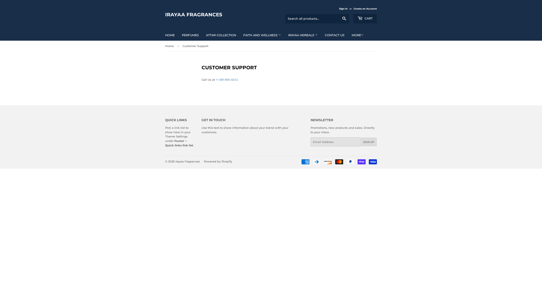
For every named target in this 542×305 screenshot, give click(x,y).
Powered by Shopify (218, 161)
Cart (368, 18)
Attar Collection (221, 35)
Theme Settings (176, 136)
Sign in (343, 8)
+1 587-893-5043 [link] (227, 79)
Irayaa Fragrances (193, 15)
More (356, 35)
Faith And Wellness (260, 35)
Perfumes (190, 35)
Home (170, 35)
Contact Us (334, 35)
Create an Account (365, 8)
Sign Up (368, 142)
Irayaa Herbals (301, 35)
